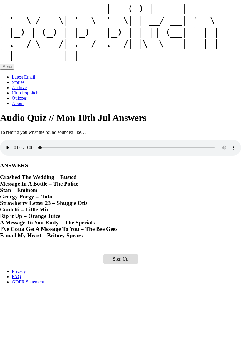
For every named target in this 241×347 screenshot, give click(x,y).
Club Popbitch (25, 92)
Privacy (19, 271)
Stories (18, 82)
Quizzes (19, 98)
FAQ (16, 276)
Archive (19, 87)
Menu (7, 66)
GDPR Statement (28, 281)
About (18, 103)
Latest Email (23, 76)
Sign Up (120, 258)
